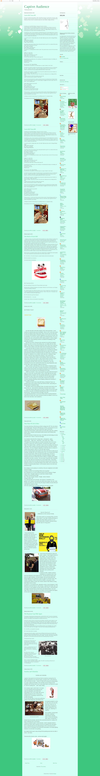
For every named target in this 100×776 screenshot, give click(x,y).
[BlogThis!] (44, 125)
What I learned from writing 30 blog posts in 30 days (63, 221)
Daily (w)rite (62, 158)
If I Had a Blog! (62, 394)
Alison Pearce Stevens (62, 268)
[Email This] (43, 125)
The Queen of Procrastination (63, 261)
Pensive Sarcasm (63, 239)
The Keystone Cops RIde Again (33, 614)
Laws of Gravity (63, 96)
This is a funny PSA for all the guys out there (63, 313)
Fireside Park (62, 189)
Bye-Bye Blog (62, 382)
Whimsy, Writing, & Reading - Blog (63, 197)
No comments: (39, 125)
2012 (62, 458)
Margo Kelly (62, 139)
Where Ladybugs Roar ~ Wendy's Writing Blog (63, 333)
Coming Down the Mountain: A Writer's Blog (63, 125)
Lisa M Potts (62, 374)
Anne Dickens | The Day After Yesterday (63, 301)
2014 (62, 455)
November (63, 434)
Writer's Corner (63, 164)
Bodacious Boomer (62, 311)
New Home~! (62, 281)
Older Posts (55, 763)
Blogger (55, 773)
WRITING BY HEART (62, 219)
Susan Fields (62, 340)
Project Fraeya (62, 423)
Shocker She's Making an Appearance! (62, 275)
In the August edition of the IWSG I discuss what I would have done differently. (63, 104)
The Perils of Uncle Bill (31, 236)
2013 (62, 457)
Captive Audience (36, 7)
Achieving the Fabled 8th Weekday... (62, 295)
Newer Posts (27, 763)
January (63, 451)
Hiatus (61, 341)
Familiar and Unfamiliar (31, 671)
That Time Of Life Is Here (31, 423)
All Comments (63, 89)
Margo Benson (62, 368)
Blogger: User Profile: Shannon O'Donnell (63, 419)
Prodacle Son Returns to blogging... (62, 134)
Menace (61, 320)
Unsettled (61, 273)
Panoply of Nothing (62, 387)
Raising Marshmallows (62, 363)
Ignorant (61, 97)
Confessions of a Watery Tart (63, 169)
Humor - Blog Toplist (62, 398)
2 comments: (38, 230)
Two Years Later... (63, 240)
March (63, 449)
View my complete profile (64, 58)
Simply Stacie (62, 146)
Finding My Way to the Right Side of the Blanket (63, 247)
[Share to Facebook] (46, 125)
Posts (62, 87)
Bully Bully (61, 364)
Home (41, 763)
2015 (62, 454)
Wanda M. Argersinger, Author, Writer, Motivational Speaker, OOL (62, 408)
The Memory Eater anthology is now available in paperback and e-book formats (63, 356)
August (63, 445)
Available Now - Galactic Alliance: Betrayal (63, 191)
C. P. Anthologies (63, 353)
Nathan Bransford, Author (62, 204)
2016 (62, 433)
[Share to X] (45, 125)
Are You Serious (63, 345)
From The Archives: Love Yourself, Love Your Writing (63, 255)
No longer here (62, 269)
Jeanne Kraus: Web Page (64, 81)
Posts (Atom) (43, 766)
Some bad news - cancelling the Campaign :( (63, 327)
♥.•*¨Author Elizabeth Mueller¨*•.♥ (62, 111)
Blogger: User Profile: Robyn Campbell (62, 414)
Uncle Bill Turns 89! (30, 15)
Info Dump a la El (63, 280)
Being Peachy (62, 118)
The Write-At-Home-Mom (62, 381)
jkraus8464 (63, 56)
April (63, 448)
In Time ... (62, 132)
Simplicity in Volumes (62, 293)
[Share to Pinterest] (48, 125)
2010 (62, 461)
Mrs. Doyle (61, 235)
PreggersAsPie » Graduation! (63, 227)
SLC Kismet (62, 101)
